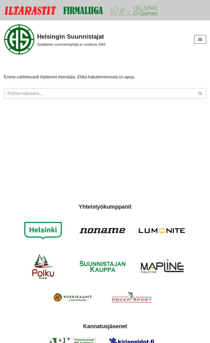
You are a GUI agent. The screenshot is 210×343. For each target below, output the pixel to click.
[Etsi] (200, 93)
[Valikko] (200, 39)
